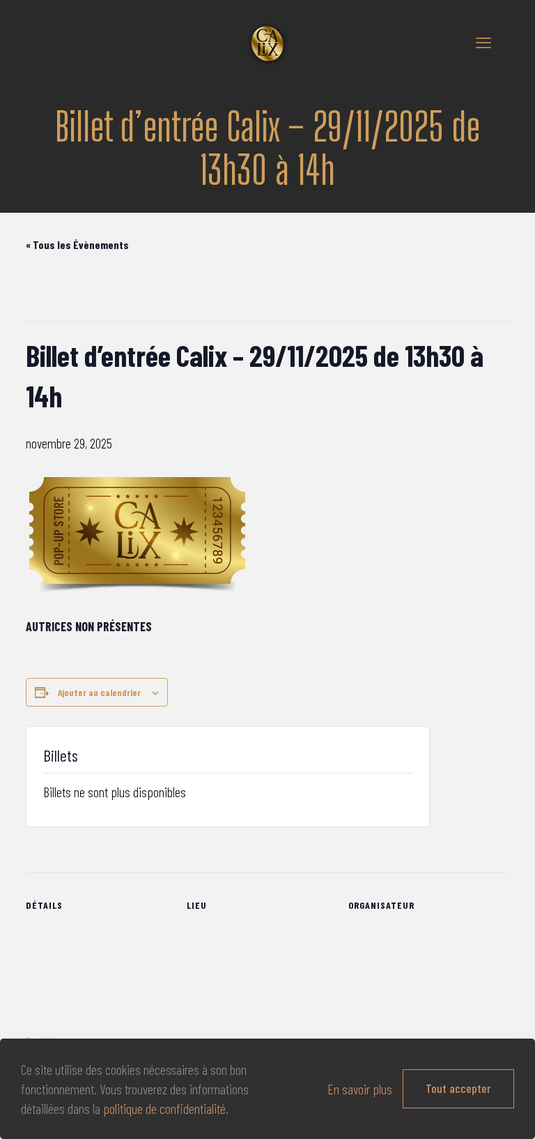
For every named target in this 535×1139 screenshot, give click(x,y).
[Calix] (267, 42)
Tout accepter (458, 1088)
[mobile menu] (483, 42)
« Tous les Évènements (77, 244)
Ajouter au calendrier (99, 692)
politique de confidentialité (164, 1108)
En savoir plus (359, 1088)
